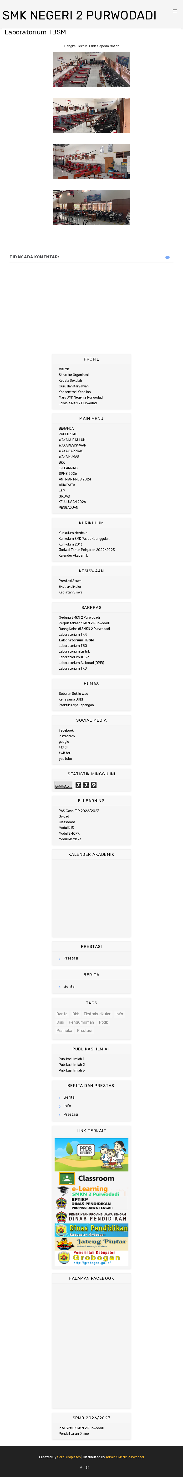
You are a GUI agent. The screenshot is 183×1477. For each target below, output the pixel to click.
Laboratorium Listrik (74, 651)
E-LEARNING (68, 468)
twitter (64, 753)
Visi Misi (64, 369)
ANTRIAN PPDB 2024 (75, 479)
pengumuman (81, 1022)
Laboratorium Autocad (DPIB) (81, 663)
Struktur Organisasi (74, 375)
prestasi (71, 958)
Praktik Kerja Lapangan (76, 705)
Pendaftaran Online (74, 1434)
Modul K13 (66, 828)
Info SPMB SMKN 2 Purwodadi (81, 1428)
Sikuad (64, 816)
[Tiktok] (93, 1466)
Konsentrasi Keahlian (75, 392)
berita (69, 986)
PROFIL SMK (68, 434)
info (119, 1014)
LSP (62, 491)
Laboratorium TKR (73, 635)
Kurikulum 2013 (70, 544)
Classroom (67, 822)
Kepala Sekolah (70, 381)
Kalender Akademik (73, 556)
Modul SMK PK (69, 834)
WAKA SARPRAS (71, 451)
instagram (67, 736)
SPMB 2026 (68, 474)
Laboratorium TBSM (76, 640)
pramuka (64, 1030)
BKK (62, 463)
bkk (75, 1014)
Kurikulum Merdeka (73, 533)
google (64, 742)
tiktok (63, 747)
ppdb (103, 1022)
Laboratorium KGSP (74, 657)
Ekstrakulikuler (70, 587)
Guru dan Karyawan (74, 386)
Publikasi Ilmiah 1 (71, 1059)
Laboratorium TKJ (73, 669)
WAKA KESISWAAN (72, 445)
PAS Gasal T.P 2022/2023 (79, 811)
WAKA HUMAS (69, 457)
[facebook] (81, 1467)
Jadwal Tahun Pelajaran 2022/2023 (87, 550)
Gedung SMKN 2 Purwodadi (79, 618)
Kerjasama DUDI (71, 699)
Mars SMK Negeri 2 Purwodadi (81, 397)
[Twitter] (98, 1466)
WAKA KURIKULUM (72, 440)
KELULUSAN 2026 (72, 502)
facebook (66, 731)
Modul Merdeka (70, 839)
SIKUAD (64, 496)
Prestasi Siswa (70, 581)
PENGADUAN (68, 508)
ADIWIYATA (67, 485)
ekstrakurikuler (97, 1014)
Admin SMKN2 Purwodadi (125, 1457)
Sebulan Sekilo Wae (73, 694)
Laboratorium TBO (73, 646)
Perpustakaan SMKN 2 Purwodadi (84, 623)
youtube (65, 759)
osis (60, 1022)
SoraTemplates (69, 1457)
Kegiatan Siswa (70, 592)
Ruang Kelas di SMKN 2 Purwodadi (84, 629)
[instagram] (87, 1467)
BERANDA (66, 429)
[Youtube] (102, 1466)
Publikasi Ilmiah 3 (72, 1070)
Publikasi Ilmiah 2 (72, 1065)
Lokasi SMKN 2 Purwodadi (78, 403)
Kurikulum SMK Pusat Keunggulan (84, 539)
